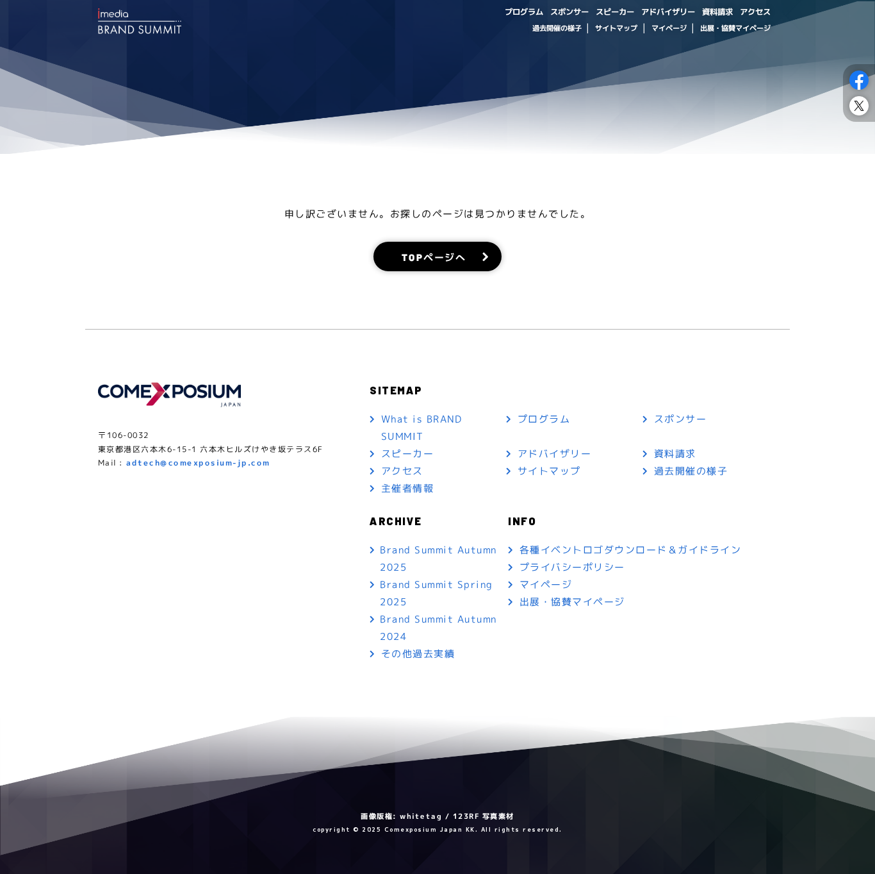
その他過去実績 (418, 653)
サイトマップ (616, 28)
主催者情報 (407, 488)
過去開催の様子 (556, 28)
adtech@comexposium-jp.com (198, 462)
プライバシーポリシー (572, 567)
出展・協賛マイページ (735, 28)
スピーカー (615, 11)
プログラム (524, 11)
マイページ (668, 28)
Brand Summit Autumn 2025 (438, 558)
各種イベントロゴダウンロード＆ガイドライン (630, 550)
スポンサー (569, 11)
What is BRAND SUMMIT (421, 427)
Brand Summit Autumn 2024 (438, 627)
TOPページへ (434, 256)
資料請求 (717, 11)
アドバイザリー (668, 11)
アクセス (755, 11)
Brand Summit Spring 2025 (436, 593)
